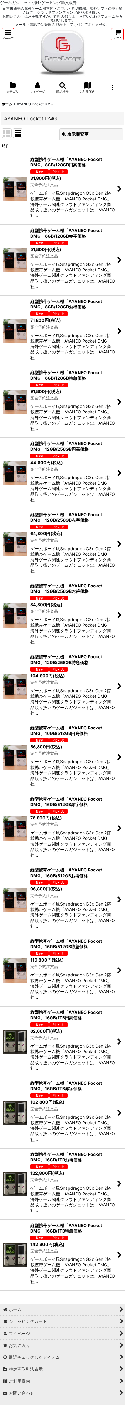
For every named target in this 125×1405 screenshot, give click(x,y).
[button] (8, 34)
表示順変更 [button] (78, 134)
